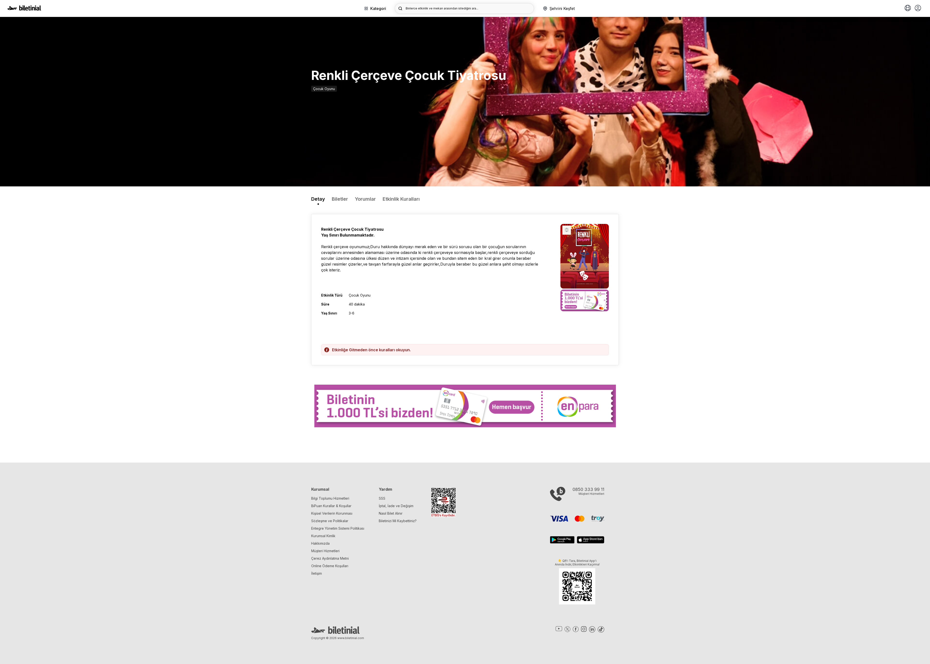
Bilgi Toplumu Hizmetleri (330, 498)
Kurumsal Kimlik (323, 536)
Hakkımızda (320, 543)
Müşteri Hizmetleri (325, 551)
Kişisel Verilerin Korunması (331, 513)
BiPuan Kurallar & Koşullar (331, 506)
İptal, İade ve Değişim (396, 506)
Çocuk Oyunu (324, 89)
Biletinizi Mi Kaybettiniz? (398, 521)
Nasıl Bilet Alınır (391, 513)
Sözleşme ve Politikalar (329, 521)
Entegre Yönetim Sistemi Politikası (337, 528)
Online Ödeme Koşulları (329, 566)
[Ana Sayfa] (24, 9)
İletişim (316, 573)
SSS (382, 498)
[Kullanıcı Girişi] (918, 8)
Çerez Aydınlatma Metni (330, 558)
